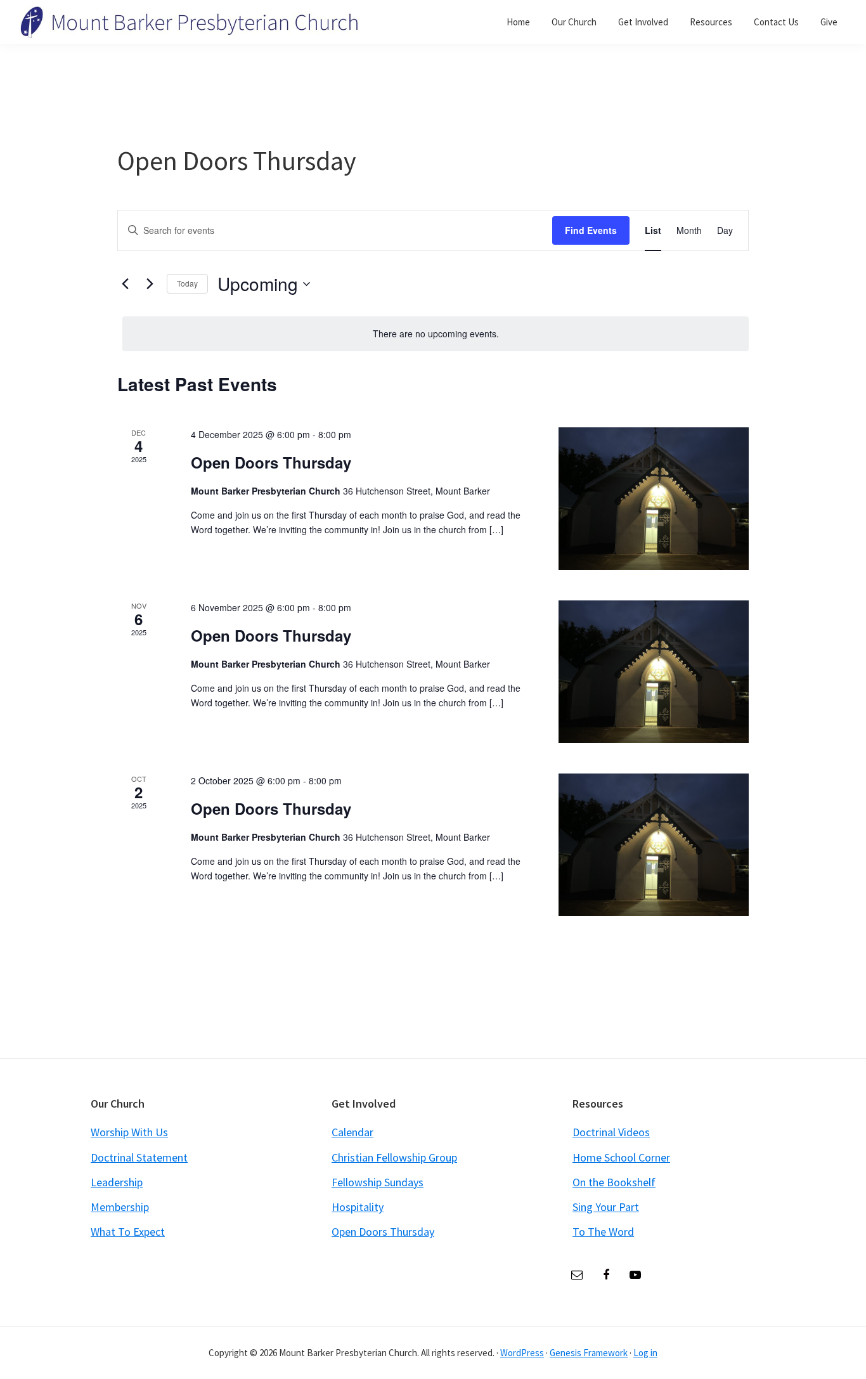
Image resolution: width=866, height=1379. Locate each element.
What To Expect (128, 1231)
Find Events (591, 230)
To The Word (603, 1231)
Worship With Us (129, 1132)
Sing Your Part (605, 1207)
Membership (120, 1207)
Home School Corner (621, 1157)
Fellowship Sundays (377, 1182)
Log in (645, 1353)
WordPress (522, 1353)
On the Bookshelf (614, 1182)
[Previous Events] (124, 284)
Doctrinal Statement (139, 1157)
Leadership (117, 1182)
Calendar (352, 1132)
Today (187, 283)
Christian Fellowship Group (394, 1157)
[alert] (435, 333)
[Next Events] (149, 284)
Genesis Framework (589, 1353)
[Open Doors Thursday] (654, 498)
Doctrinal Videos (611, 1132)
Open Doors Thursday (271, 462)
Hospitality (358, 1207)
